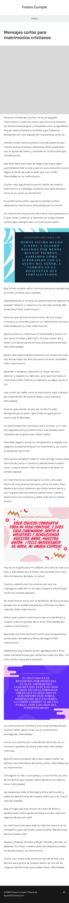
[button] (36, 255)
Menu (34, 18)
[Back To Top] (64, 892)
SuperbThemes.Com (14, 895)
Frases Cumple (34, 7)
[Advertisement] (34, 79)
